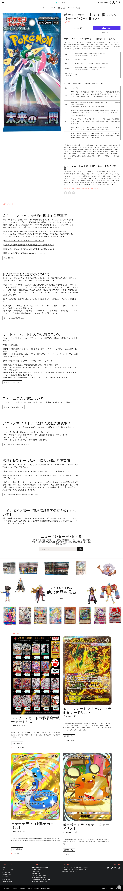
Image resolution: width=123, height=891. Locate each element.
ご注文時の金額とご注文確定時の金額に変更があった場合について (29, 245)
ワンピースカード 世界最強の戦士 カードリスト (35, 720)
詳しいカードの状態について (12, 382)
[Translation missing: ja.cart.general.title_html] (120, 2)
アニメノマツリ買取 (8, 870)
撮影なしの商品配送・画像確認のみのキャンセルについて (26, 253)
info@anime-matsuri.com (39, 881)
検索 (4, 867)
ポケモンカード (69, 740)
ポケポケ (16, 853)
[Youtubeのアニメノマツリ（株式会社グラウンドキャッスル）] (119, 869)
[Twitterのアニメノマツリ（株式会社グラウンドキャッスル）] (108, 869)
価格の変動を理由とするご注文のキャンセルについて (24, 241)
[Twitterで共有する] (69, 192)
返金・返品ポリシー (9, 258)
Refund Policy (6, 879)
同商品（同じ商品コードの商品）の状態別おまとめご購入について (29, 249)
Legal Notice (6, 877)
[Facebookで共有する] (65, 192)
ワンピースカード (19, 747)
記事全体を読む (17, 743)
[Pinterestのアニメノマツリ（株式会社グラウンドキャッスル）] (111, 869)
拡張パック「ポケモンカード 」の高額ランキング (81, 188)
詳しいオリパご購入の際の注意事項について (16, 444)
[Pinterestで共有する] (73, 192)
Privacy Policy (6, 872)
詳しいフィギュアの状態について (13, 407)
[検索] (117, 2)
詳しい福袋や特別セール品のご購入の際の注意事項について (21, 494)
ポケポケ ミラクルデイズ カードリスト (86, 826)
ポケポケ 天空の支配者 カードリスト (34, 826)
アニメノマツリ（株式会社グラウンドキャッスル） (24, 888)
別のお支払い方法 (106, 32)
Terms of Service (7, 881)
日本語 (101, 2)
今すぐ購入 (61, 599)
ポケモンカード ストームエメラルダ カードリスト (87, 710)
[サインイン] (113, 2)
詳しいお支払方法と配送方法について (15, 318)
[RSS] (18, 633)
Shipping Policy (7, 874)
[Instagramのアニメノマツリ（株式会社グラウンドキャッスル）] (115, 869)
